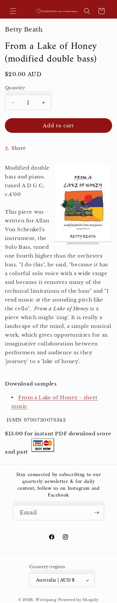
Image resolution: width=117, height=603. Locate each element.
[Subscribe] (96, 512)
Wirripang (46, 599)
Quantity (15, 88)
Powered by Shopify (78, 599)
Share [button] (18, 148)
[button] (13, 11)
